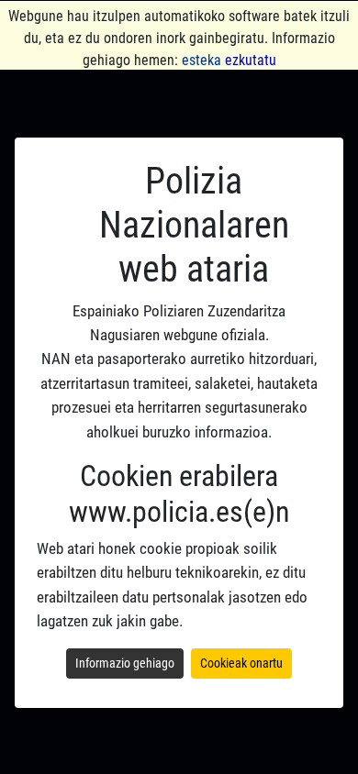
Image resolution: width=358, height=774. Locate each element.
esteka (201, 60)
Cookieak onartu (241, 663)
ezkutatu (250, 60)
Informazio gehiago (124, 663)
